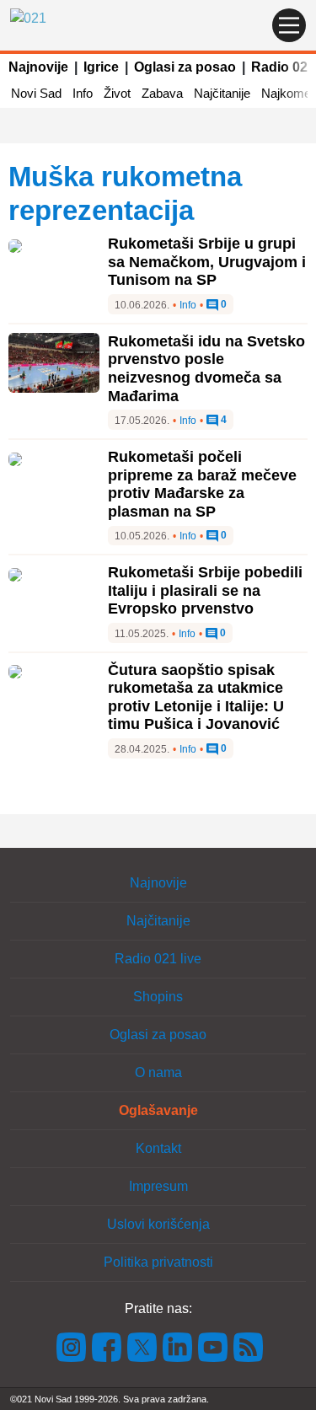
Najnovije (38, 67)
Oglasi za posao (185, 67)
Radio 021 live (158, 959)
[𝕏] (142, 1346)
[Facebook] (107, 1346)
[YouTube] (213, 1346)
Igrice (101, 67)
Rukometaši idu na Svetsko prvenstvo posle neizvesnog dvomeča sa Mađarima (206, 369)
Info (82, 93)
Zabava (162, 93)
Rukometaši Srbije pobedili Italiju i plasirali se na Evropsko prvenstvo (205, 590)
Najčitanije (222, 93)
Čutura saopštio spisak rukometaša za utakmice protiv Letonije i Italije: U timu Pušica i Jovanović (196, 697)
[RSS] (247, 1346)
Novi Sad (36, 93)
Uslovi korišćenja (158, 1224)
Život (117, 93)
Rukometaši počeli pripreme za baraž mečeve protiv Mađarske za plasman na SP (202, 484)
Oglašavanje (158, 1110)
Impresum (158, 1186)
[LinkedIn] (177, 1346)
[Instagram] (71, 1346)
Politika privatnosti (158, 1262)
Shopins (158, 996)
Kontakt (158, 1148)
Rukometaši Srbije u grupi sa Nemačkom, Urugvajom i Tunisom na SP (207, 261)
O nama (158, 1072)
